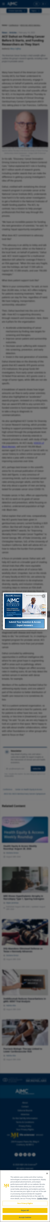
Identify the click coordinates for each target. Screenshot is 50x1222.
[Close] (47, 1173)
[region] (25, 1196)
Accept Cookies (25, 1217)
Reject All (25, 1210)
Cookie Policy (42, 1198)
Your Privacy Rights (25, 1203)
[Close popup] (43, 596)
